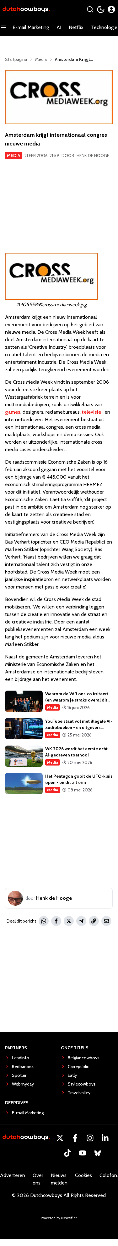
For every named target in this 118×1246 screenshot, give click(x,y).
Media (13, 155)
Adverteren (12, 1175)
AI (58, 27)
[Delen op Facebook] (56, 921)
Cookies (83, 1175)
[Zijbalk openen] (4, 27)
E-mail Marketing (31, 27)
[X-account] (60, 1138)
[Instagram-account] (90, 1138)
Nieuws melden (59, 1179)
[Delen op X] (69, 921)
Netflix (76, 27)
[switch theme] (100, 9)
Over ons (38, 1179)
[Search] (90, 9)
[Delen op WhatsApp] (44, 921)
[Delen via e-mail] (106, 921)
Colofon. (108, 1175)
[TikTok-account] (67, 1153)
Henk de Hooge (93, 155)
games (12, 412)
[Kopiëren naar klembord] (94, 921)
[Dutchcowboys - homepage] (26, 9)
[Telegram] (81, 921)
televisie (91, 412)
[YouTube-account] (82, 1153)
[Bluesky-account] (97, 1153)
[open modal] (111, 9)
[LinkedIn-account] (105, 1138)
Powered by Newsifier (59, 1217)
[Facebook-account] (75, 1138)
